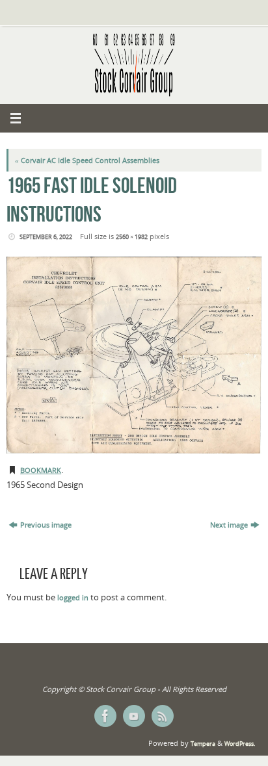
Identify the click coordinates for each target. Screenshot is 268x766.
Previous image (46, 525)
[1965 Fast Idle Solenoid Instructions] (134, 355)
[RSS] (163, 716)
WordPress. (239, 743)
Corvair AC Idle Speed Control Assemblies (87, 160)
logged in (72, 597)
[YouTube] (134, 716)
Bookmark (40, 470)
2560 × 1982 (132, 237)
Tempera (203, 743)
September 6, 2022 (46, 237)
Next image (229, 525)
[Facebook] (105, 716)
